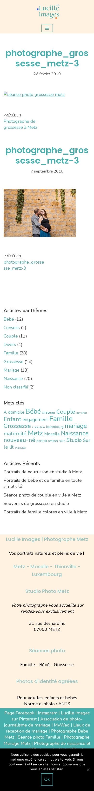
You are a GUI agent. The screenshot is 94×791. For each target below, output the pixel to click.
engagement (35, 419)
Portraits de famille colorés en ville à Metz (45, 512)
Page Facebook (19, 713)
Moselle (52, 434)
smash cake (56, 441)
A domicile (14, 412)
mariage (76, 426)
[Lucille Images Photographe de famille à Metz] (47, 11)
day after (81, 413)
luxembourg (55, 426)
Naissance (13, 378)
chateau (48, 412)
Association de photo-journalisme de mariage (43, 722)
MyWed (62, 725)
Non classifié (16, 387)
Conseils (12, 328)
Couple (11, 336)
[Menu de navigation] (47, 28)
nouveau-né (19, 440)
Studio (74, 440)
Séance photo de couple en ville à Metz (42, 495)
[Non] (88, 769)
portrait (41, 441)
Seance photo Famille (39, 737)
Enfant (12, 419)
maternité (15, 433)
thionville (20, 448)
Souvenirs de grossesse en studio (36, 503)
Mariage (12, 370)
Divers (10, 344)
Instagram (47, 713)
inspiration (38, 427)
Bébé (9, 319)
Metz (35, 433)
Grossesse (13, 362)
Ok (47, 779)
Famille (11, 353)
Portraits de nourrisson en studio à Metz (43, 472)
